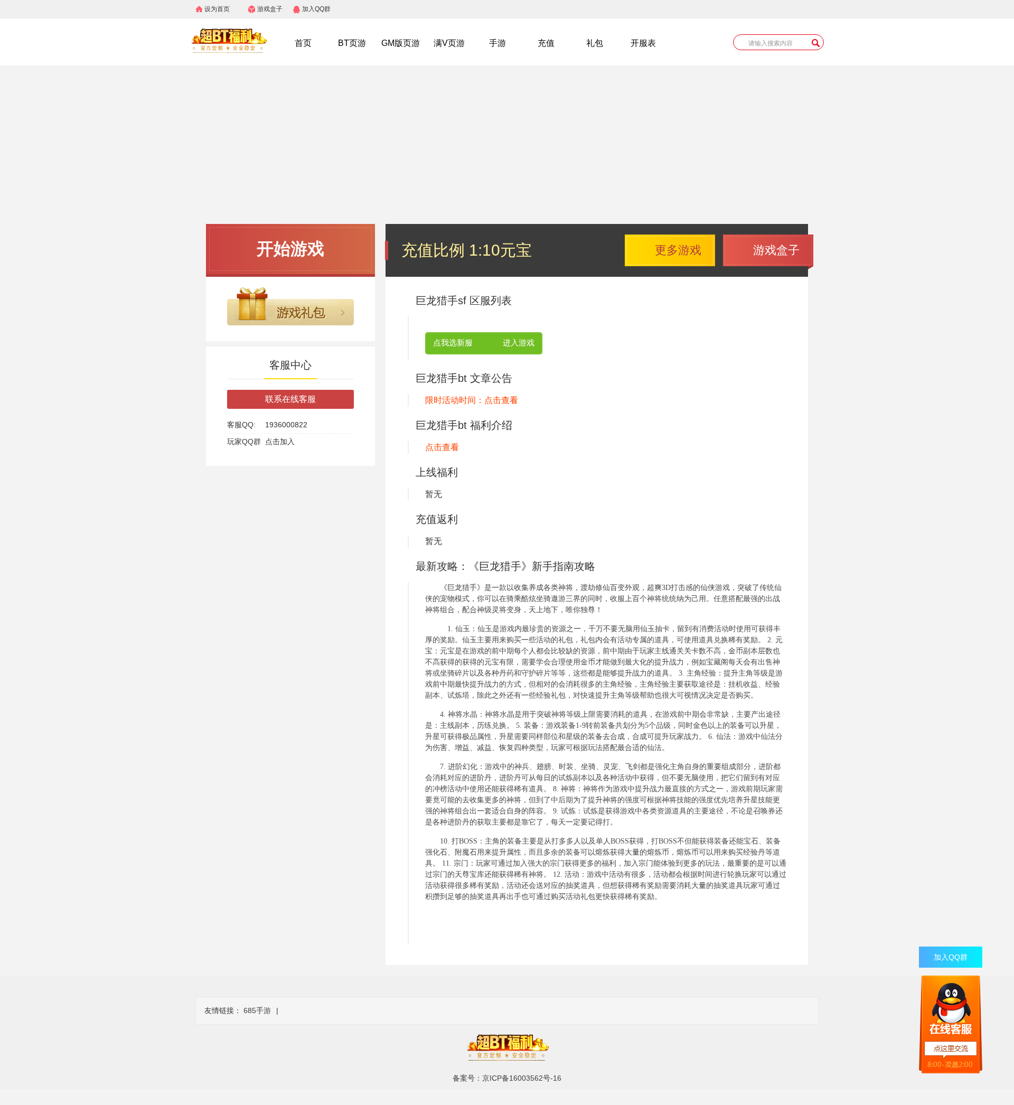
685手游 (257, 1010)
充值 (546, 43)
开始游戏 (290, 248)
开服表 (643, 43)
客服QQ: (241, 424)
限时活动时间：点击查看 (471, 400)
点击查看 (442, 447)
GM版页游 (400, 43)
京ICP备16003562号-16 (521, 1078)
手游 (497, 43)
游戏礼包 (290, 306)
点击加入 (280, 441)
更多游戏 (678, 250)
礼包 (594, 43)
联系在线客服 (290, 399)
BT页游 (352, 43)
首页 (303, 43)
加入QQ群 (316, 9)
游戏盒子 (270, 9)
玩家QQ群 (244, 441)
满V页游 (449, 43)
